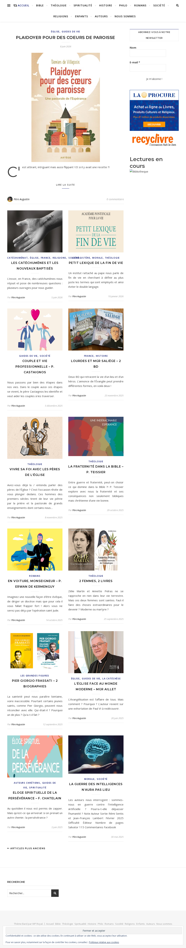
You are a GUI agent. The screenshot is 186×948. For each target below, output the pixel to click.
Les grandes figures (35, 675)
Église (55, 31)
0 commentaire (115, 199)
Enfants (81, 16)
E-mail (135, 62)
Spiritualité (83, 5)
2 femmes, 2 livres (96, 581)
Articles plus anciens (27, 848)
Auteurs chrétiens (27, 782)
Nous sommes (125, 16)
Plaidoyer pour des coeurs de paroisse (65, 37)
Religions (60, 16)
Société (159, 5)
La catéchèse (111, 678)
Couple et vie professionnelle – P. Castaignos (34, 366)
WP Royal (37, 923)
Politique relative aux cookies (104, 942)
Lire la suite (65, 184)
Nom (133, 47)
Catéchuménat (17, 257)
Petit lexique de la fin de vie (96, 263)
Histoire (105, 5)
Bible (40, 5)
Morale (97, 257)
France (45, 257)
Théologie (59, 5)
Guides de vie (71, 31)
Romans (140, 5)
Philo (123, 5)
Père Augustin (21, 199)
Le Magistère (81, 257)
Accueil (23, 5)
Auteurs (101, 16)
